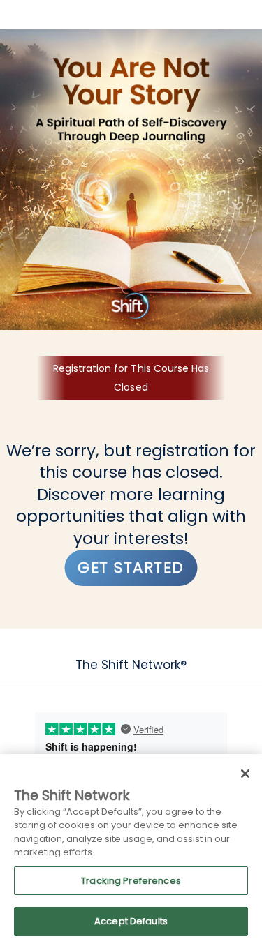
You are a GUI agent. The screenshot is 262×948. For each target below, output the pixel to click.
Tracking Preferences (131, 880)
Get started (131, 567)
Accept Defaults (131, 921)
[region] (131, 851)
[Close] (245, 773)
